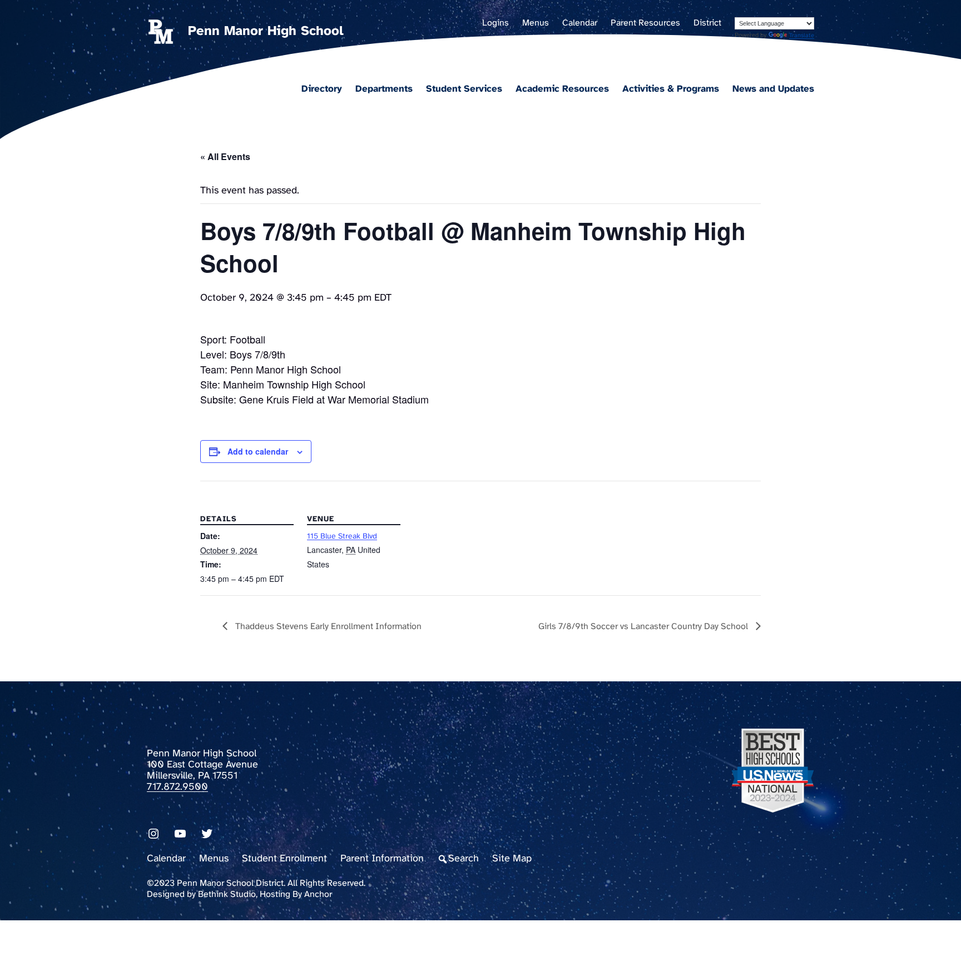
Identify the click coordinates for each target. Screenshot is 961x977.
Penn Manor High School (266, 31)
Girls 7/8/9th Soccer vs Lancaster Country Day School (644, 626)
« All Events (225, 156)
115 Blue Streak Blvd (342, 536)
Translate (801, 35)
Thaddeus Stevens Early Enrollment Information (327, 626)
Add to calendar (257, 451)
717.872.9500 (177, 787)
